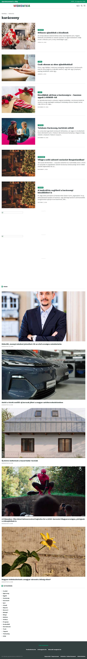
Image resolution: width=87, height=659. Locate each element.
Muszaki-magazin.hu (54, 649)
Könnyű (5, 612)
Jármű (5, 605)
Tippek (40, 125)
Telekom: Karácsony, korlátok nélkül (56, 128)
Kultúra (5, 617)
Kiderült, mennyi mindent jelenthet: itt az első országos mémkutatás (32, 344)
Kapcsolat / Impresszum (52, 656)
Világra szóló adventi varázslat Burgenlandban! (61, 160)
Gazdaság (6, 598)
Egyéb (5, 595)
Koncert (5, 610)
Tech (40, 61)
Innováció (6, 600)
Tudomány (6, 633)
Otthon (5, 619)
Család (40, 29)
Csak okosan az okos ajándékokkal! (55, 64)
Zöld (4, 636)
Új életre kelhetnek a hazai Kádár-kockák (20, 461)
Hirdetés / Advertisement (68, 656)
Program (41, 157)
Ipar (4, 603)
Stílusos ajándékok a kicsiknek (53, 33)
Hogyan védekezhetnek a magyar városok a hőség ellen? (26, 579)
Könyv (5, 614)
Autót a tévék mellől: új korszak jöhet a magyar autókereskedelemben (32, 402)
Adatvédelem (81, 656)
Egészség (6, 593)
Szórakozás (7, 626)
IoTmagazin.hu (42, 649)
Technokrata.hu (31, 649)
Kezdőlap (4, 13)
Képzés (5, 607)
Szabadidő (6, 624)
